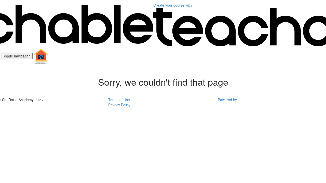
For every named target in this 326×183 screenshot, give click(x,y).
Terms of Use (119, 99)
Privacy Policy (119, 104)
